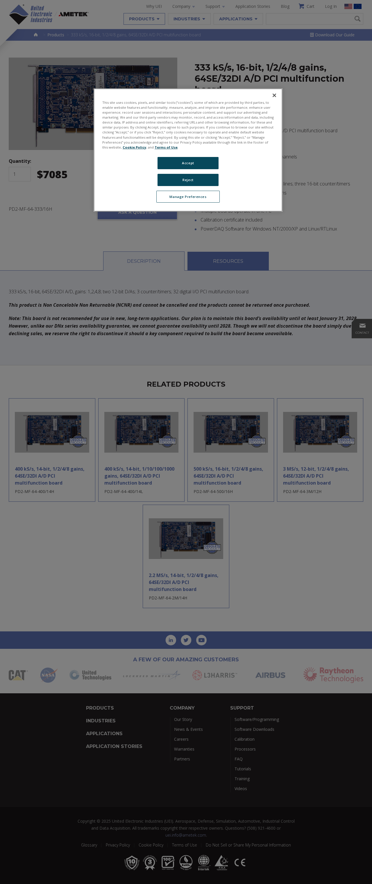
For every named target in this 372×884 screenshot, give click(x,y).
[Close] (274, 95)
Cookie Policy (134, 147)
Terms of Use (166, 147)
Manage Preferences (187, 196)
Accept (188, 163)
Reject (188, 180)
